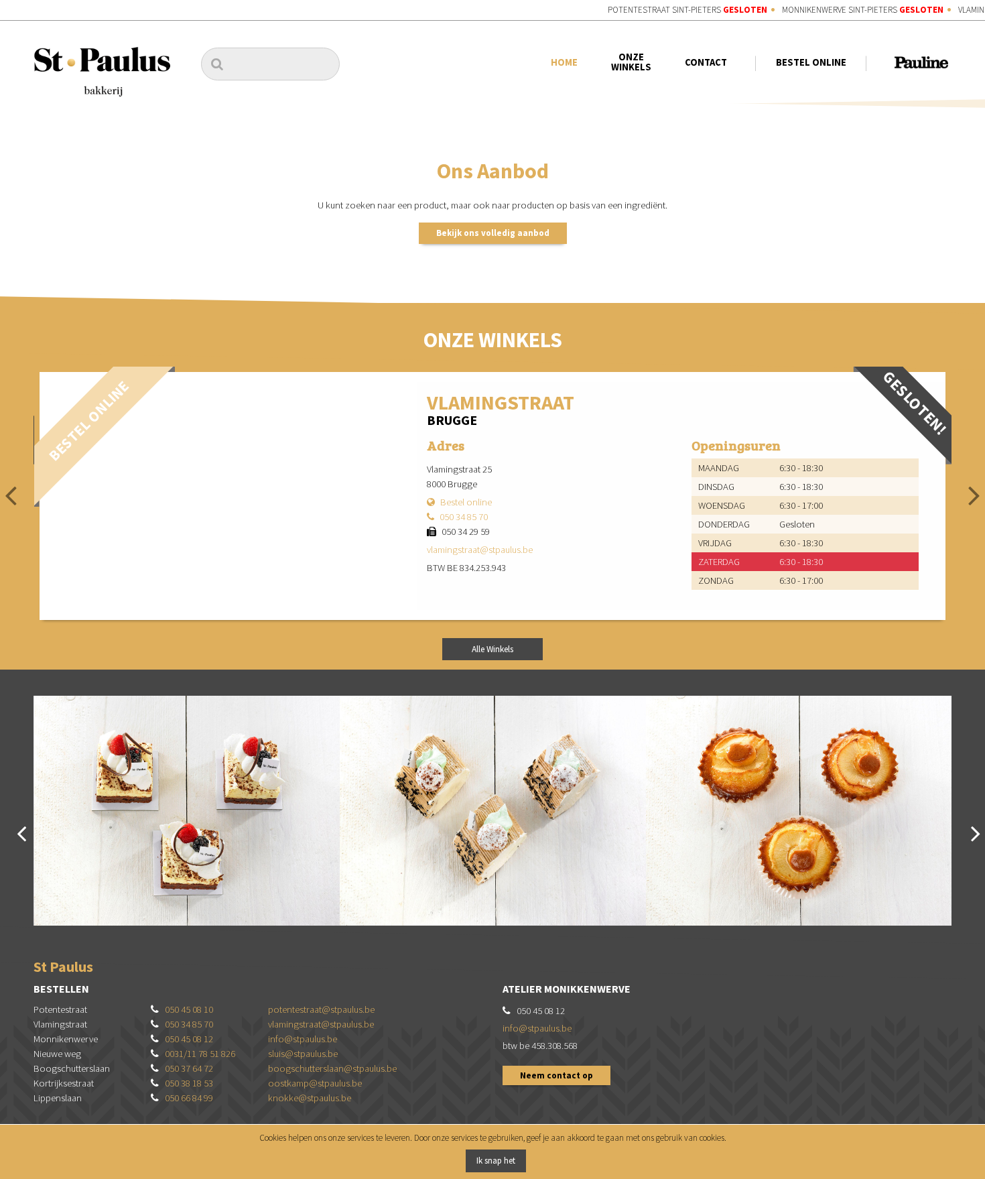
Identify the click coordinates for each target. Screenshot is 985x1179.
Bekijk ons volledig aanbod (492, 233)
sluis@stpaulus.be (303, 1054)
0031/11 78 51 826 (200, 1054)
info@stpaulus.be (302, 1039)
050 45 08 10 (189, 1009)
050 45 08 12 (189, 1039)
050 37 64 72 (189, 1068)
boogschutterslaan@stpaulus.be (332, 1068)
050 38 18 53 (189, 1083)
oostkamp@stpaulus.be (315, 1083)
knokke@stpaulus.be (309, 1098)
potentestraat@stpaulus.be (321, 1009)
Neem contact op (556, 1075)
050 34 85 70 (464, 517)
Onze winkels (631, 62)
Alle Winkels (492, 649)
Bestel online (466, 502)
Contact (706, 62)
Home (564, 62)
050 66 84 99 (189, 1098)
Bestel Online (811, 62)
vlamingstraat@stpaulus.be (480, 550)
